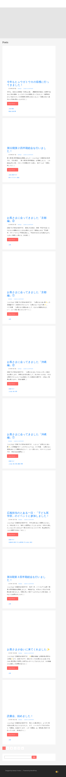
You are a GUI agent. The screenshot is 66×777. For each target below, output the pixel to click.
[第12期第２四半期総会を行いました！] (29, 133)
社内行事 (13, 111)
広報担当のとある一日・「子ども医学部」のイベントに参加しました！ (28, 514)
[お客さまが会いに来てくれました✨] (29, 630)
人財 (10, 108)
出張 (16, 391)
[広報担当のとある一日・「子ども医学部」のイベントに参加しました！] (29, 492)
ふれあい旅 (11, 391)
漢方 (31, 542)
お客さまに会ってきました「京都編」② (26, 219)
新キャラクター (12, 177)
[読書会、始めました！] (29, 698)
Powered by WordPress (30, 770)
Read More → (12, 104)
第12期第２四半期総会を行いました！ (26, 149)
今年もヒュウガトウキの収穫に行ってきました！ (28, 83)
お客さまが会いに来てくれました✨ (28, 649)
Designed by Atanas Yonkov (13, 770)
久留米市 (11, 542)
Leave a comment (28, 88)
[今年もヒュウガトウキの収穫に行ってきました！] (29, 64)
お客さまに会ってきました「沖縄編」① (26, 436)
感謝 (19, 464)
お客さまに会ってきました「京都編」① (26, 294)
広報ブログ (14, 175)
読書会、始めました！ (20, 716)
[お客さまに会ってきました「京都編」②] (29, 201)
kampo (19, 88)
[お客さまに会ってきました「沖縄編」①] (29, 416)
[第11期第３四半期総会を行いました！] (29, 563)
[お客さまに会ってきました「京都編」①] (29, 272)
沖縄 (21, 464)
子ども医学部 (19, 542)
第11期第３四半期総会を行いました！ (26, 578)
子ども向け (26, 542)
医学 (15, 542)
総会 (18, 177)
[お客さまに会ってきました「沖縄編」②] (29, 344)
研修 (12, 108)
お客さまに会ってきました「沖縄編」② (26, 363)
